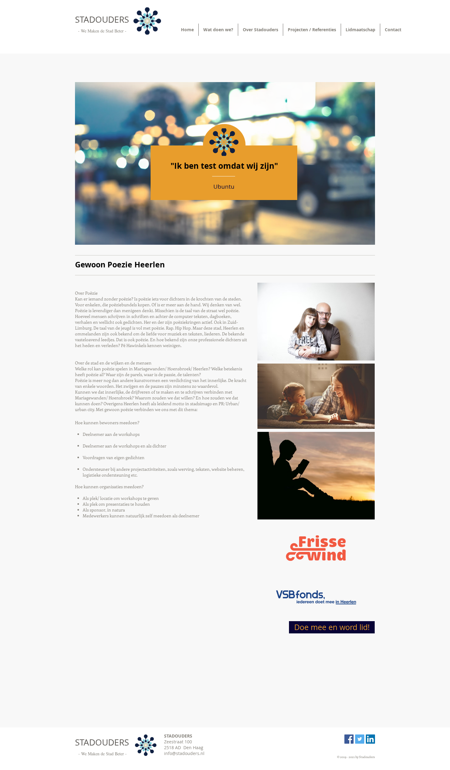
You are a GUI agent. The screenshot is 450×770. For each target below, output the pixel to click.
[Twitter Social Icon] (359, 739)
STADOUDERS (102, 19)
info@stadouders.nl (184, 753)
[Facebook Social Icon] (349, 739)
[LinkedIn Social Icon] (370, 739)
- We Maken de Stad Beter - (102, 31)
